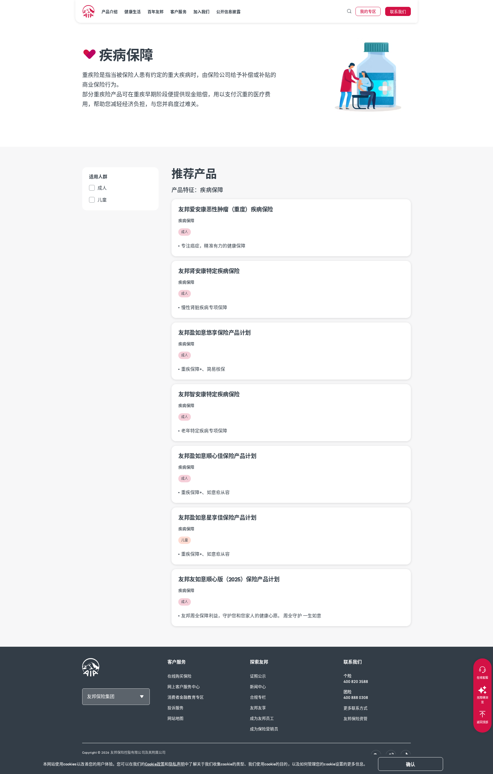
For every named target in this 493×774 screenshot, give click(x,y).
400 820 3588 (356, 681)
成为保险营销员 (264, 729)
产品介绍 (110, 11)
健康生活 (132, 11)
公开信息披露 (228, 11)
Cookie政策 (155, 764)
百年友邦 (155, 11)
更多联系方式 (356, 708)
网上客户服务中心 (183, 686)
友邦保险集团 (100, 696)
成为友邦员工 (262, 718)
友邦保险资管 (356, 718)
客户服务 (178, 11)
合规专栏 (258, 697)
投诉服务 (175, 708)
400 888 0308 (356, 697)
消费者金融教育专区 (185, 697)
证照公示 (258, 676)
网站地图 (175, 718)
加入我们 (201, 11)
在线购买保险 (179, 676)
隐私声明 (177, 764)
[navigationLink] (88, 11)
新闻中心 (258, 686)
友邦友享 (258, 708)
